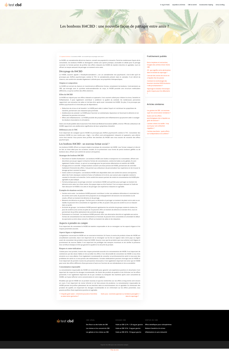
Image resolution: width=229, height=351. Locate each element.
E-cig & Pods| (165, 5)
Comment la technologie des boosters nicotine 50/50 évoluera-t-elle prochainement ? (159, 83)
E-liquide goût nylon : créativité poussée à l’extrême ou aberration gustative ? (79, 295)
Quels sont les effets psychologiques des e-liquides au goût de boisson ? (158, 118)
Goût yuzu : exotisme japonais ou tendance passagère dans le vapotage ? (120, 295)
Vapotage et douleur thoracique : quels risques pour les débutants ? (158, 91)
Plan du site (114, 350)
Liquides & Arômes (178, 5)
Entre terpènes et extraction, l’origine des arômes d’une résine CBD (158, 64)
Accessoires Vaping (206, 5)
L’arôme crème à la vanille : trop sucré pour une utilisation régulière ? (158, 126)
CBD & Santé (192, 5)
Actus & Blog (220, 5)
